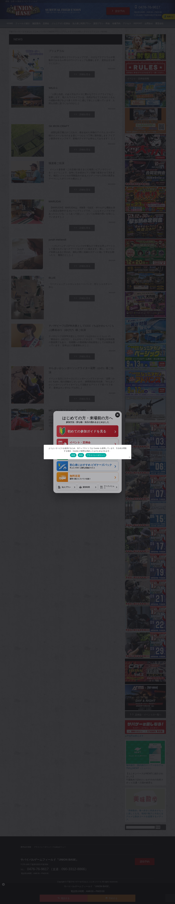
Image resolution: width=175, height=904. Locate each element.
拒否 (81, 455)
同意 (73, 455)
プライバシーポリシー (96, 455)
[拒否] (129, 457)
